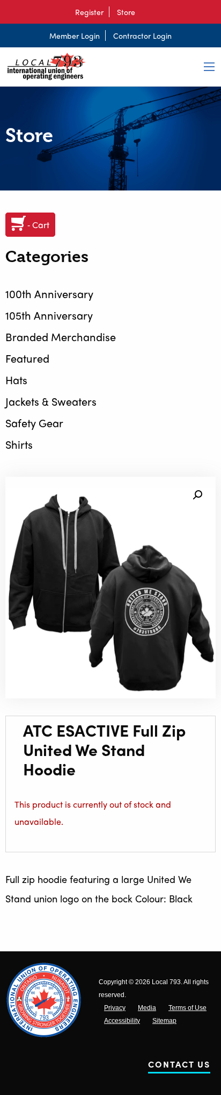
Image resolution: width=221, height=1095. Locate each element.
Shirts (19, 444)
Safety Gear (34, 422)
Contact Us (179, 1066)
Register (89, 11)
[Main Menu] (209, 66)
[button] (197, 495)
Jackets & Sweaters (51, 401)
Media (147, 1008)
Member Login (74, 35)
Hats (16, 379)
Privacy (115, 1008)
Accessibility (122, 1021)
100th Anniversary (49, 293)
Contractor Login (142, 35)
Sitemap (164, 1021)
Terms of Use (187, 1008)
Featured (27, 358)
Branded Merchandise (60, 336)
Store (126, 11)
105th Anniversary (49, 315)
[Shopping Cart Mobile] (146, 11)
